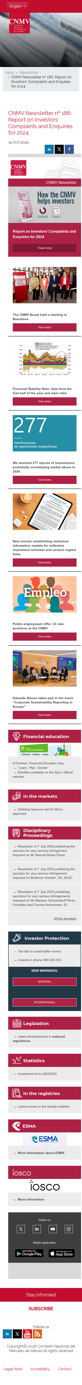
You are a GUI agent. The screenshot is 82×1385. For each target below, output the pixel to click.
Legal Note (12, 1369)
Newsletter (29, 72)
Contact (65, 1369)
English (16, 6)
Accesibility (40, 1369)
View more (44, 327)
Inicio (9, 72)
